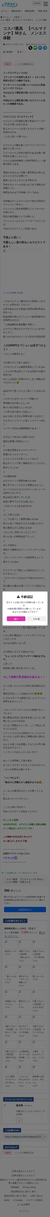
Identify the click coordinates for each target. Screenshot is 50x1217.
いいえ (37, 618)
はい (16, 618)
